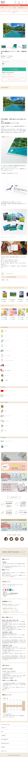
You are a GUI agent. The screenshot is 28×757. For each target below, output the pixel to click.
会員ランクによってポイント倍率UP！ (11, 609)
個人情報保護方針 (4, 739)
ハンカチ (6, 425)
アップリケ (7, 420)
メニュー (26, 3)
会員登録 (19, 3)
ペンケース (7, 340)
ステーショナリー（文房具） (11, 7)
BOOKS (6, 446)
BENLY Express (5, 576)
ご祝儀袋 (6, 380)
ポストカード (7, 365)
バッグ (6, 406)
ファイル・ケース (8, 350)
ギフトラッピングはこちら (14, 79)
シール (6, 345)
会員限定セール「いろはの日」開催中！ (11, 611)
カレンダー (7, 375)
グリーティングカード (9, 360)
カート (23, 3)
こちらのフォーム (21, 672)
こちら (7, 585)
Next (25, 30)
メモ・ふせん (7, 355)
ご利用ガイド (3, 727)
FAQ (2, 731)
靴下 (5, 410)
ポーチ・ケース (8, 415)
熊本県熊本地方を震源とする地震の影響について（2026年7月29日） (14, 12)
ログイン (15, 3)
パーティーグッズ (8, 441)
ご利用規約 (3, 735)
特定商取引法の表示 (5, 743)
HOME (2, 7)
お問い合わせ (3, 751)
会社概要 (3, 747)
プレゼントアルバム (9, 390)
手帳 (5, 330)
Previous (2, 30)
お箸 (5, 430)
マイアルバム (7, 395)
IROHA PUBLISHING (15, 755)
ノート (6, 335)
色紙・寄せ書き (8, 370)
